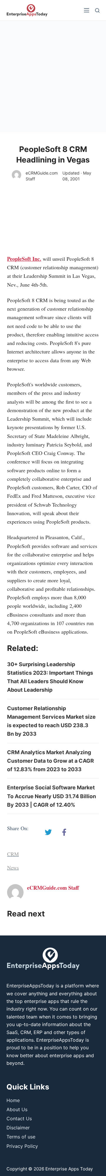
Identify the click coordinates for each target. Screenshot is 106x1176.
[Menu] (86, 10)
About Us (16, 1109)
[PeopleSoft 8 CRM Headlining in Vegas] (48, 832)
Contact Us (19, 1118)
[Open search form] (97, 10)
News (13, 867)
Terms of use (20, 1137)
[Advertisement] (53, 76)
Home (13, 1100)
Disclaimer (18, 1128)
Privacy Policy (22, 1146)
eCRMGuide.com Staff (42, 175)
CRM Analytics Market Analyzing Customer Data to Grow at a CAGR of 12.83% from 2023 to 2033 (50, 761)
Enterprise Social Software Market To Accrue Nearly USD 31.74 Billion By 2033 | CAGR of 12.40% (51, 796)
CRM (13, 853)
